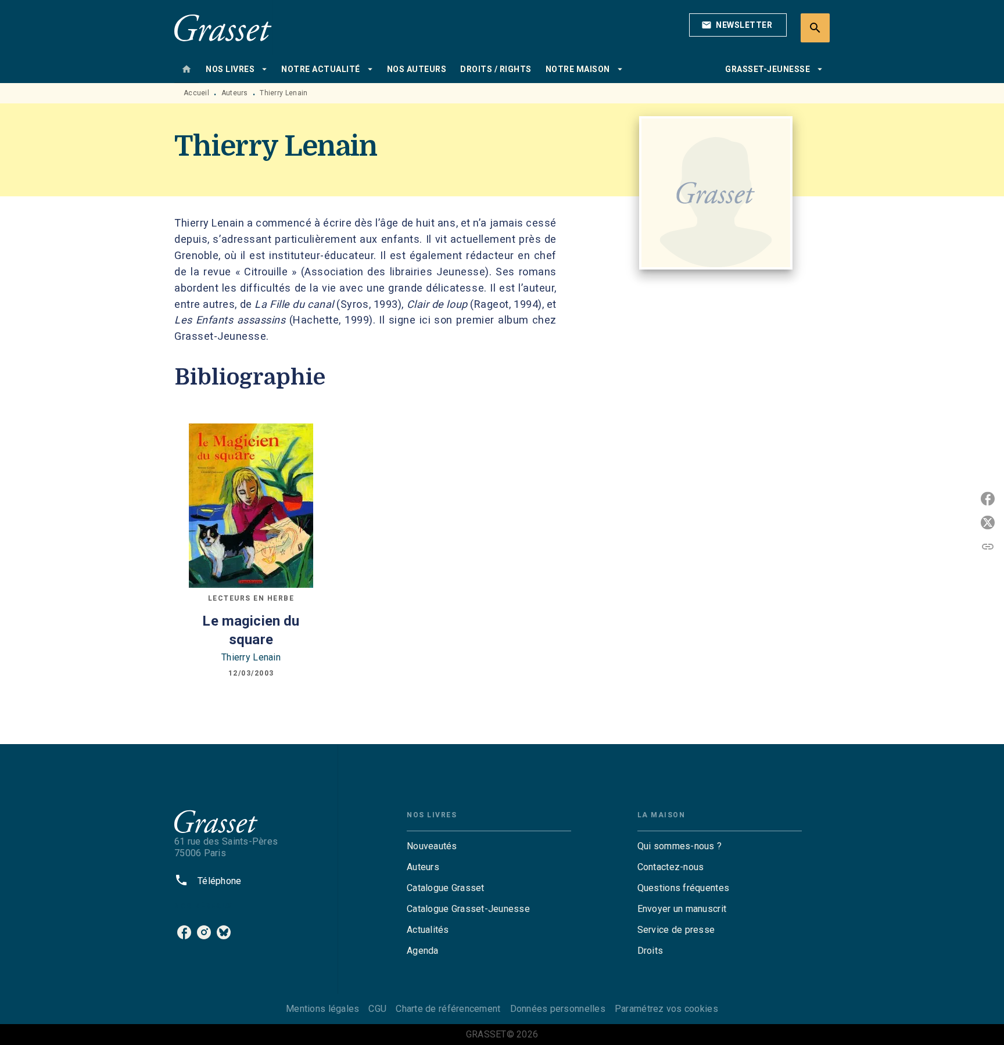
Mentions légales (322, 1008)
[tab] (186, 69)
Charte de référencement (448, 1008)
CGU (377, 1008)
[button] (738, 25)
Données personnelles (557, 1008)
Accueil (196, 93)
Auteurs (234, 93)
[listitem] (184, 932)
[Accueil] (223, 27)
